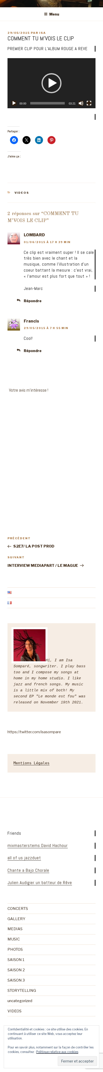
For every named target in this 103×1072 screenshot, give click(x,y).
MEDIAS (15, 929)
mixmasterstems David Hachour (38, 845)
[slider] (47, 103)
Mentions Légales (32, 763)
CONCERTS (18, 908)
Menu (54, 14)
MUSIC (14, 939)
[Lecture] (14, 103)
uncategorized (20, 1001)
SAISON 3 (16, 980)
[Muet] (81, 103)
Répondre (33, 301)
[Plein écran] (89, 103)
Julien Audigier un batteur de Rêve (40, 882)
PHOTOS (15, 949)
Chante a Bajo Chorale (28, 870)
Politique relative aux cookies (57, 1052)
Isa (42, 33)
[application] (52, 83)
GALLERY (16, 919)
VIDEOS (21, 192)
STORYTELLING (22, 990)
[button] (52, 83)
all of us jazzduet (24, 858)
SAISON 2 (16, 970)
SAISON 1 (16, 959)
